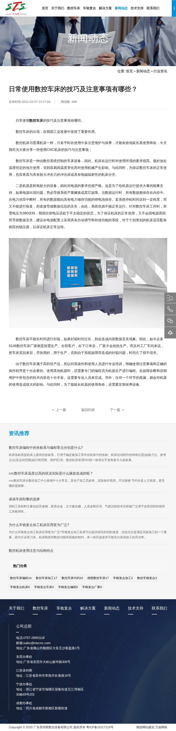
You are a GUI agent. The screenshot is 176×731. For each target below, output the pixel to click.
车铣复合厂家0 (92, 587)
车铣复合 (89, 8)
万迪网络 (161, 727)
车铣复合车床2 (44, 587)
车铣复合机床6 (20, 587)
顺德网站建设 (145, 727)
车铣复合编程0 (68, 587)
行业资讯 (160, 71)
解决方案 (105, 8)
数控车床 (73, 8)
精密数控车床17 (98, 578)
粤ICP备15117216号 (100, 727)
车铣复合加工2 (123, 578)
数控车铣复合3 (147, 578)
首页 (45, 8)
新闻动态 (121, 8)
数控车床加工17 (46, 578)
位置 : (121, 71)
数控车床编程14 (21, 578)
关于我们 (57, 8)
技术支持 (137, 8)
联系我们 (153, 8)
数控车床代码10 (72, 578)
